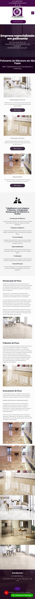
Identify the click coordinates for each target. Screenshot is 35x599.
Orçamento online (18, 21)
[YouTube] (17, 5)
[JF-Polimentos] (17, 12)
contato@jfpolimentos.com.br (18, 3)
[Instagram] (20, 5)
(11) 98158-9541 (18, 1)
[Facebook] (15, 5)
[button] (22, 595)
